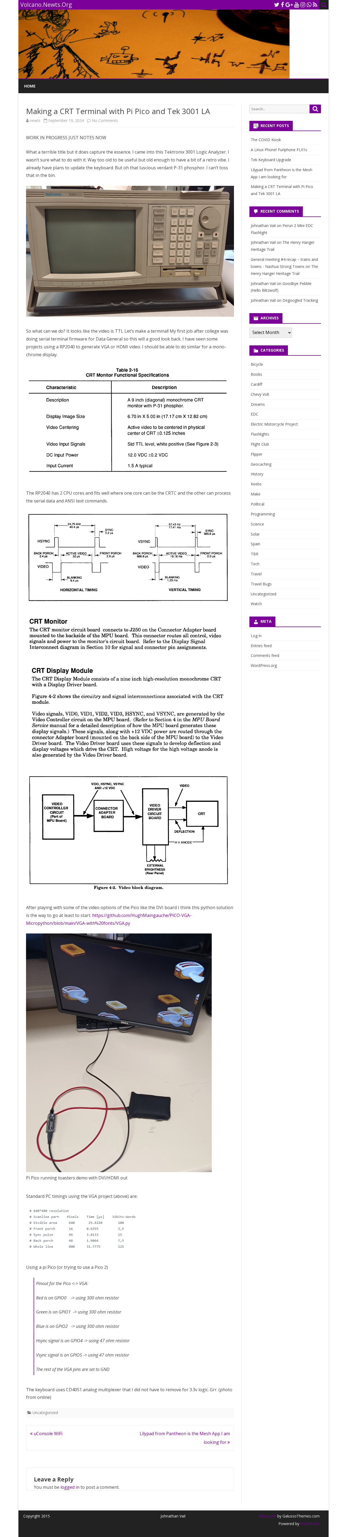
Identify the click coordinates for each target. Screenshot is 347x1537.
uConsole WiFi (47, 1434)
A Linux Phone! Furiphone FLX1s (279, 149)
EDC (254, 414)
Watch (256, 603)
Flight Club (260, 444)
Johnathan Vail (263, 225)
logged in (69, 1487)
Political (257, 504)
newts (35, 120)
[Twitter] (276, 4)
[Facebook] (282, 4)
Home (30, 86)
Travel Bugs (261, 583)
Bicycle (257, 364)
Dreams (258, 404)
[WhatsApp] (309, 4)
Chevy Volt (260, 394)
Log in (256, 635)
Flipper (256, 454)
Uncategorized (45, 1412)
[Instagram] (302, 4)
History (257, 473)
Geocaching (261, 464)
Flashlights (260, 434)
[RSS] (315, 4)
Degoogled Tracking (300, 300)
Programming (263, 514)
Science (257, 524)
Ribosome (267, 1516)
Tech (255, 563)
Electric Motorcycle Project (274, 424)
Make (256, 494)
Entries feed (261, 645)
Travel (256, 573)
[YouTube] (296, 4)
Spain (255, 543)
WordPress (309, 1523)
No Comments (105, 120)
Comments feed (265, 655)
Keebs (256, 484)
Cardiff (256, 384)
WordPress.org (264, 665)
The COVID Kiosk (266, 139)
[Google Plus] (289, 4)
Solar (255, 534)
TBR (254, 553)
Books (256, 374)
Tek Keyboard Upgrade (271, 159)
